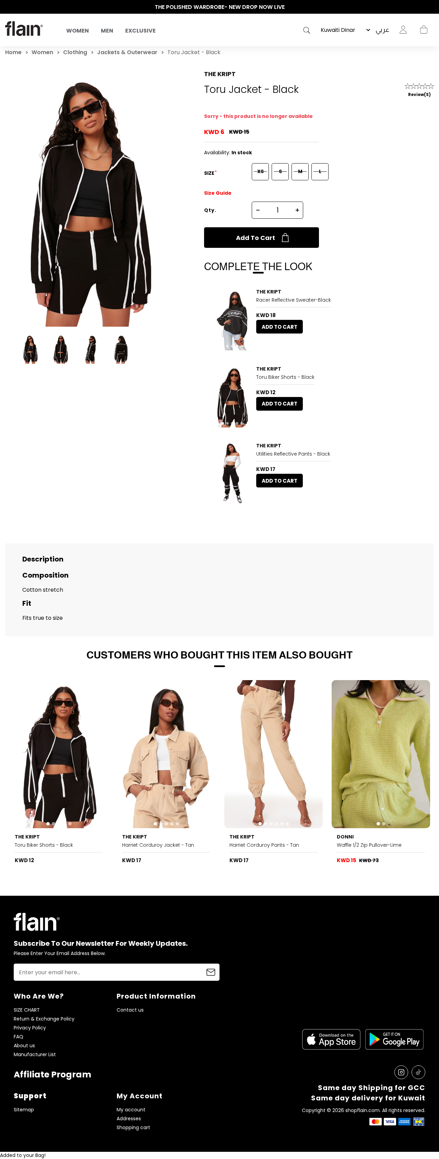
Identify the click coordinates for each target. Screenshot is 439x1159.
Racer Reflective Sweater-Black (293, 300)
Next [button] (430, 7)
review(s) (419, 94)
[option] (219, 7)
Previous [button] (8, 7)
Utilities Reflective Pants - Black (293, 453)
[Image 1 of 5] (232, 319)
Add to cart (255, 237)
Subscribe (211, 972)
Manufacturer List (35, 1054)
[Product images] (232, 319)
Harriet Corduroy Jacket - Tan (158, 845)
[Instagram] (401, 1072)
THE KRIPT (220, 74)
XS (260, 171)
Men (107, 31)
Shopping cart (423, 30)
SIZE (209, 173)
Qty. (210, 210)
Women (77, 31)
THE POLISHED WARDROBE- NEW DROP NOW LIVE (220, 7)
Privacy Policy (30, 1028)
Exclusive (140, 31)
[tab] (222, 346)
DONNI (345, 836)
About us (24, 1045)
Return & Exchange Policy (44, 1019)
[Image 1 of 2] (381, 754)
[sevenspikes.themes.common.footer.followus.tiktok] (418, 1072)
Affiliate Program (52, 1074)
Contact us (130, 1010)
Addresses (129, 1118)
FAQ (18, 1037)
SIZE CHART (27, 1010)
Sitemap (24, 1110)
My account (131, 1110)
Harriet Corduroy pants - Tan (264, 845)
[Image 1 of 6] (232, 473)
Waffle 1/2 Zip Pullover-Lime (369, 845)
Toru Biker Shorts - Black (285, 377)
